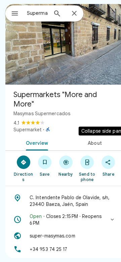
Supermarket (27, 130)
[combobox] (37, 13)
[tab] (36, 142)
